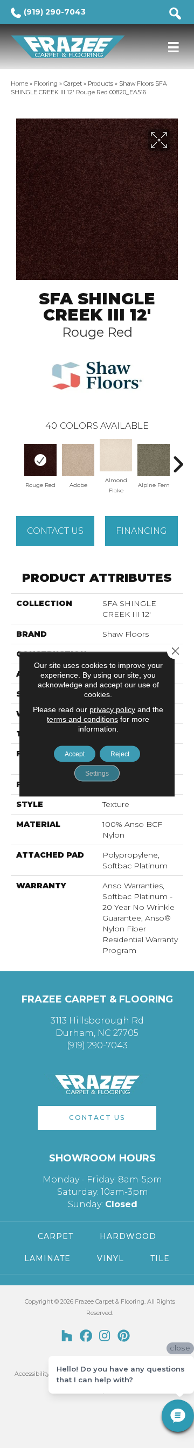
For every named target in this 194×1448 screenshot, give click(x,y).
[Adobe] (78, 460)
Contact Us (55, 531)
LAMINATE (47, 1258)
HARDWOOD (128, 1236)
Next (178, 459)
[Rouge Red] (40, 460)
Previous (16, 459)
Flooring (46, 83)
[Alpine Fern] (153, 460)
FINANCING (141, 531)
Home (19, 83)
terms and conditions (82, 719)
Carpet (73, 83)
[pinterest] (123, 1336)
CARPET (55, 1236)
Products (100, 83)
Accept (75, 754)
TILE (160, 1258)
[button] (97, 1118)
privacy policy (112, 709)
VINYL (110, 1258)
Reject (119, 754)
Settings (97, 773)
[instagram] (105, 1336)
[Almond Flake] (116, 455)
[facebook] (86, 1336)
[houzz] (67, 1336)
